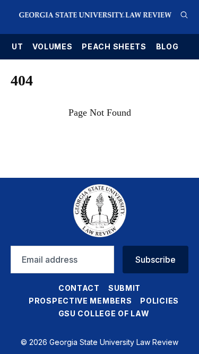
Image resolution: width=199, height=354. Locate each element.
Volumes (52, 46)
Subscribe (155, 259)
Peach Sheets (114, 46)
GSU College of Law (104, 313)
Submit (124, 287)
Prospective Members (80, 300)
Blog (167, 46)
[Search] (184, 15)
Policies (159, 300)
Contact (79, 287)
